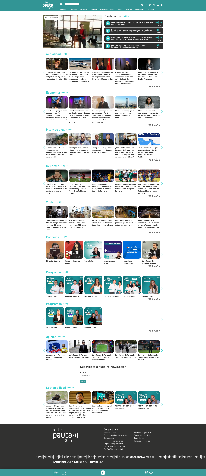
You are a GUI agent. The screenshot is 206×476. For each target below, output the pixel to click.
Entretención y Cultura (107, 9)
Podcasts (63, 9)
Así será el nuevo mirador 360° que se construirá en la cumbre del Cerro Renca (102, 222)
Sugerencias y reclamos (113, 443)
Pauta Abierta (51, 327)
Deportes (129, 9)
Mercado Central (90, 296)
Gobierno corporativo (142, 432)
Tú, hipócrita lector (53, 261)
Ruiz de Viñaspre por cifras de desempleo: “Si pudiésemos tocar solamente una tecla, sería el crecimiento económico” (56, 115)
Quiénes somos (110, 432)
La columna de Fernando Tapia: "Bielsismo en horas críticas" (148, 357)
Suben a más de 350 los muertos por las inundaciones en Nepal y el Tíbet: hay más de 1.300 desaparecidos (56, 152)
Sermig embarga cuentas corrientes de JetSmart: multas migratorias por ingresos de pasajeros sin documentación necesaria (79, 76)
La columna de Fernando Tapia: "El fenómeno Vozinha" (55, 357)
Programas (73, 9)
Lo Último (151, 9)
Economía (94, 9)
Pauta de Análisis (72, 296)
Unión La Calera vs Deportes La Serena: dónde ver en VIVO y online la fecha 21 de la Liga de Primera (79, 188)
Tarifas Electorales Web (113, 449)
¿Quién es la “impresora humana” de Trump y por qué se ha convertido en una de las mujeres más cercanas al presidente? (125, 152)
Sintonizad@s (147, 296)
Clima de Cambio (90, 327)
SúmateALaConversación (138, 456)
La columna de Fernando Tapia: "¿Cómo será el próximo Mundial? (102, 357)
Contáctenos (139, 438)
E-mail (83, 372)
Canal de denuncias (142, 441)
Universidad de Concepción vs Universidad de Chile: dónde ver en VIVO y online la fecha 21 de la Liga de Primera (148, 188)
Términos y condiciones (113, 441)
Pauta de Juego (129, 296)
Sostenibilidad (139, 9)
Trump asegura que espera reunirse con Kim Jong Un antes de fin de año (102, 150)
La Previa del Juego (111, 296)
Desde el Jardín (71, 327)
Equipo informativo (142, 435)
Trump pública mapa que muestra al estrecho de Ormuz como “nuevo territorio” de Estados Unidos (148, 152)
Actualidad (83, 9)
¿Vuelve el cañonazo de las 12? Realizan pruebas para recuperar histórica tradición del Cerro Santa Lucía (56, 225)
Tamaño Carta (89, 261)
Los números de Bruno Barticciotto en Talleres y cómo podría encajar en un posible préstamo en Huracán (56, 188)
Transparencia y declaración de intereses (115, 436)
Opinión (120, 9)
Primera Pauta (51, 296)
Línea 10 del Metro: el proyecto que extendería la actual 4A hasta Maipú (125, 222)
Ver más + (154, 86)
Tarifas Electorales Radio (114, 446)
